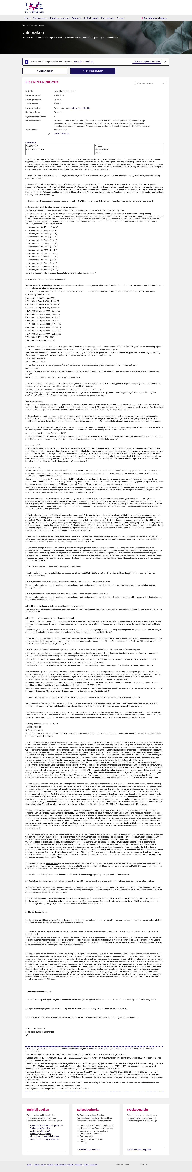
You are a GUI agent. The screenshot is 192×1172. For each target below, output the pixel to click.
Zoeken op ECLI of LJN (40, 1131)
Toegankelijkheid (60, 1164)
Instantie (29, 91)
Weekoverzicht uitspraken (140, 1150)
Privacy (43, 1164)
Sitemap (36, 1164)
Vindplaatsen (32, 129)
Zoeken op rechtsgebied (40, 1133)
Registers (76, 18)
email (135, 1164)
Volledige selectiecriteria (89, 1150)
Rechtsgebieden (33, 112)
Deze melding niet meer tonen (147, 62)
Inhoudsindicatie (33, 120)
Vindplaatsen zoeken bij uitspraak (44, 1136)
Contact (120, 18)
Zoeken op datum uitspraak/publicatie (46, 1125)
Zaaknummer (32, 104)
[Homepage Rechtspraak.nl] (33, 7)
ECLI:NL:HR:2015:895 (80, 108)
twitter (149, 1164)
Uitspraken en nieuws (59, 18)
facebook (153, 1164)
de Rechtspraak (91, 18)
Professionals (107, 18)
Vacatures (78, 1164)
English (29, 1164)
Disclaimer (93, 1164)
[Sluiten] (165, 62)
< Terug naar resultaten (93, 71)
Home (27, 18)
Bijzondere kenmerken (36, 116)
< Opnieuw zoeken (45, 71)
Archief (86, 1164)
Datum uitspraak (33, 95)
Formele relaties (33, 108)
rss (131, 1164)
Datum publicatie (33, 99)
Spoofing (70, 1164)
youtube (164, 1164)
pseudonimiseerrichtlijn (83, 62)
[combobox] (150, 83)
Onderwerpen (39, 18)
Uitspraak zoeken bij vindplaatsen (44, 1139)
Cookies (50, 1164)
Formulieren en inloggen (155, 18)
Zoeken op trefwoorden (40, 1128)
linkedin (161, 1164)
